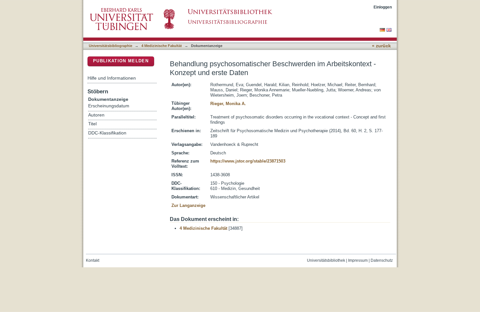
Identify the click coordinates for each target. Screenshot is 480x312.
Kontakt (92, 260)
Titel (92, 123)
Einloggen (383, 7)
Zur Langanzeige (188, 205)
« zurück (381, 45)
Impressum (358, 260)
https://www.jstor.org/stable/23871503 (247, 161)
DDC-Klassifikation (107, 133)
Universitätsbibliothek (326, 260)
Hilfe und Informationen (112, 78)
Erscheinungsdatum (108, 105)
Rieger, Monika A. (228, 103)
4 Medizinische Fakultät (161, 46)
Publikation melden (121, 60)
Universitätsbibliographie (110, 46)
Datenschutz (382, 260)
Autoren (96, 115)
